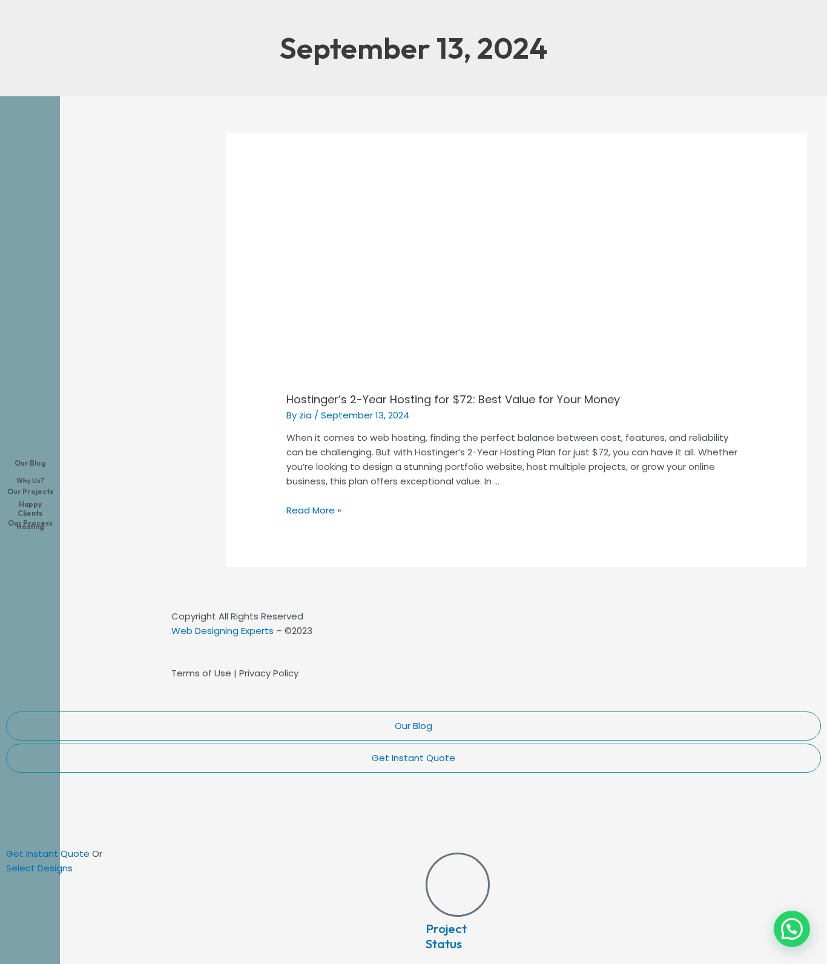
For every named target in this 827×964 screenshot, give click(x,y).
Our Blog (413, 725)
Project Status (446, 935)
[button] (792, 929)
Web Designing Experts (222, 630)
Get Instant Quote (413, 757)
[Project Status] (458, 885)
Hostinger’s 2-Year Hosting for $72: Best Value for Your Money (453, 399)
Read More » (313, 510)
